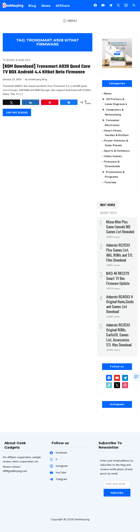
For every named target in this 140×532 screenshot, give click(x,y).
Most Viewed (107, 205)
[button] (70, 20)
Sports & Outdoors (117, 150)
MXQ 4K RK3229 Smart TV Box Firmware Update (117, 278)
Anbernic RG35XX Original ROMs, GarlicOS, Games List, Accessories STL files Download (119, 334)
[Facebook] (95, 5)
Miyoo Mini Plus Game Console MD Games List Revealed (120, 226)
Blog (32, 6)
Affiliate (63, 6)
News (46, 6)
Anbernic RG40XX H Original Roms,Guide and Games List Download (120, 304)
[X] (118, 5)
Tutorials (110, 182)
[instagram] (126, 5)
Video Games (113, 156)
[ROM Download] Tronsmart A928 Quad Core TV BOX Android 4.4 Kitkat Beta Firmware (46, 69)
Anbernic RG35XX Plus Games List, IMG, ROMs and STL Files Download (119, 252)
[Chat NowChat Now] (136, 376)
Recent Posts (108, 213)
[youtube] (103, 5)
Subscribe (117, 492)
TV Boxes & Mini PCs (16, 60)
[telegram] (125, 377)
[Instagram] (111, 5)
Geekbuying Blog (37, 79)
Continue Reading (17, 112)
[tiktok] (109, 385)
